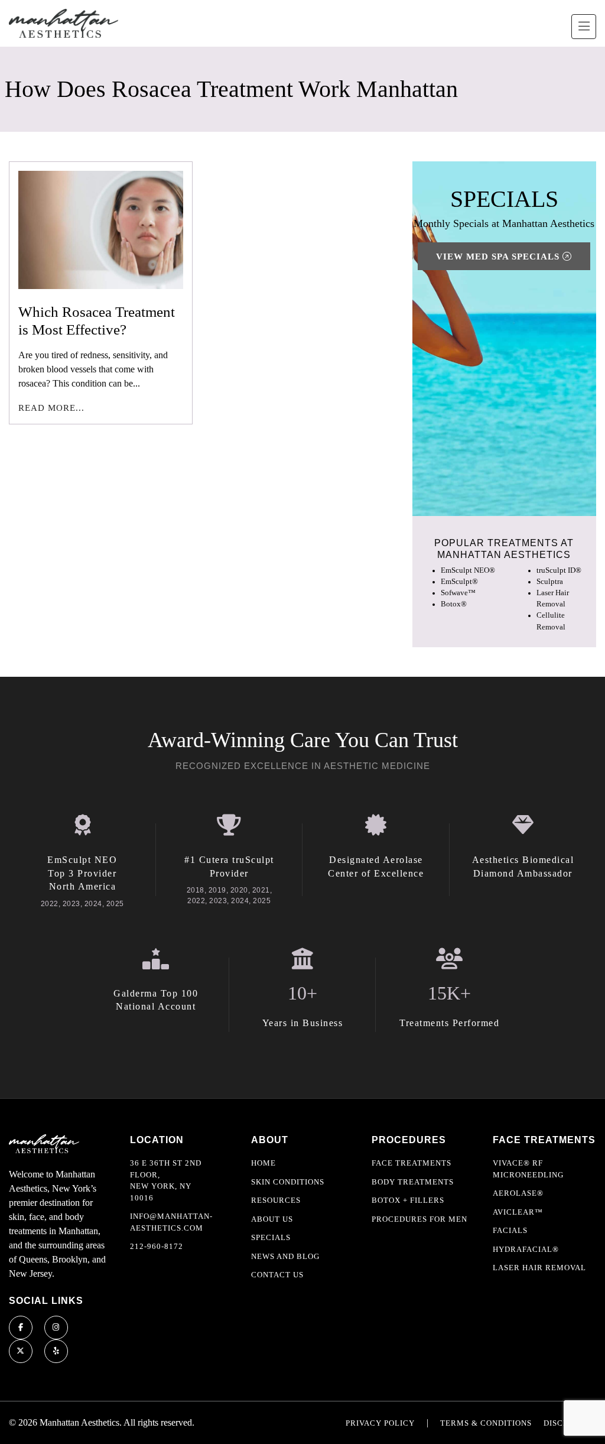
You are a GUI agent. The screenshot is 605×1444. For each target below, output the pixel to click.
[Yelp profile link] (56, 1351)
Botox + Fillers (408, 1200)
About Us (272, 1219)
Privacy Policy (380, 1423)
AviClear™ (518, 1212)
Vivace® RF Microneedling (528, 1169)
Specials (271, 1237)
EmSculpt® (459, 581)
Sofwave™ (458, 593)
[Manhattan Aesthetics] (63, 23)
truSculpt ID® (558, 570)
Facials (510, 1230)
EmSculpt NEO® (468, 570)
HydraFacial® (526, 1249)
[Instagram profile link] (56, 1327)
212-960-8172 (156, 1246)
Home (263, 1163)
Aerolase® (518, 1193)
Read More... (51, 408)
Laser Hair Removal (539, 1267)
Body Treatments (413, 1181)
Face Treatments (411, 1163)
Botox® (454, 604)
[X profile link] (20, 1351)
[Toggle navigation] (583, 26)
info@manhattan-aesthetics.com (171, 1222)
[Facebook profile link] (20, 1327)
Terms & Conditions (486, 1423)
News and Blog (285, 1256)
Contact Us (277, 1274)
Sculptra (549, 581)
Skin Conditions (287, 1181)
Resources (276, 1200)
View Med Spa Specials (499, 256)
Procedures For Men (419, 1219)
